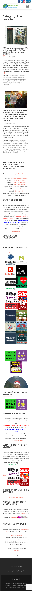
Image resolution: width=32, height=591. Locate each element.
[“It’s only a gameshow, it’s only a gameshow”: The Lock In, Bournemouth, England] (16, 35)
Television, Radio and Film (15, 81)
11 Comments (14, 152)
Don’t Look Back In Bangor (19, 178)
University (17, 82)
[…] (4, 73)
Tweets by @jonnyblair (16, 497)
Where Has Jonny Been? (16, 253)
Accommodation (13, 75)
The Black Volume (19, 184)
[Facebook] (19, 1)
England (9, 79)
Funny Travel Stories (13, 145)
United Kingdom (9, 82)
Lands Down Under (19, 180)
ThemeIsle (23, 587)
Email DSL (24, 513)
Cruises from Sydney (16, 535)
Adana (10, 140)
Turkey (16, 151)
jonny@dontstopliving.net (16, 571)
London (12, 147)
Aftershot (19, 189)
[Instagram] (24, 1)
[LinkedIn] (27, 1)
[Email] (29, 1)
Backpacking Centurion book (17, 174)
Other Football (25, 149)
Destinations (14, 143)
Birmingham (22, 140)
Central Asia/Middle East (18, 142)
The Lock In (10, 151)
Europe (14, 79)
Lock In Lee (20, 79)
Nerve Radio (18, 147)
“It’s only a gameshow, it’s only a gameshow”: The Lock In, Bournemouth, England (15, 51)
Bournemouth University (18, 77)
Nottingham (11, 149)
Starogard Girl (19, 191)
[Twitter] (21, 1)
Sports (4, 151)
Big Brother (22, 75)
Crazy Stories (6, 143)
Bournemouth (7, 77)
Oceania (17, 149)
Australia (15, 140)
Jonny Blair (23, 145)
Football (5, 145)
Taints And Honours (20, 182)
